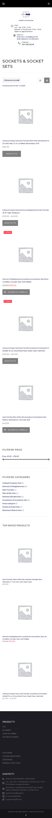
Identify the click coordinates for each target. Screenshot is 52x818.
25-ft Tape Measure (11, 213)
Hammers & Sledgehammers (28, 210)
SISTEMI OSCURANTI (10, 737)
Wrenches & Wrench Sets (12, 510)
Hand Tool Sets (24, 141)
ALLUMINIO (6, 730)
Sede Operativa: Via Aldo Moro (28, 39)
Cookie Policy (11, 799)
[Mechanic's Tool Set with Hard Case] (25, 554)
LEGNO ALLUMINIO (9, 734)
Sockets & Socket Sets (11, 507)
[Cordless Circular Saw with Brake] (25, 611)
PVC (4, 727)
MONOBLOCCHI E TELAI (11, 763)
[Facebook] (26, 815)
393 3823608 (28, 44)
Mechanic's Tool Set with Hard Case (17, 582)
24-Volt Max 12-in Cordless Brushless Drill (20, 143)
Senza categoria (8, 503)
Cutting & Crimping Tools (10, 141)
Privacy (19, 799)
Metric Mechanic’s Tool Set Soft (16, 420)
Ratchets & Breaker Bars (11, 497)
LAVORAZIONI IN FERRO (11, 756)
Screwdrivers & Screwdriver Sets (33, 279)
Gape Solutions (23, 812)
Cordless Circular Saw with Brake (16, 282)
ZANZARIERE (7, 760)
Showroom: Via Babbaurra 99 (27, 37)
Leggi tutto (11, 154)
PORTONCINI (7, 753)
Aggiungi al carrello (18, 292)
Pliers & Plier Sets (35, 141)
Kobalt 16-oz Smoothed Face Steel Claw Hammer (23, 351)
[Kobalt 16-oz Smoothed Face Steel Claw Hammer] (25, 668)
